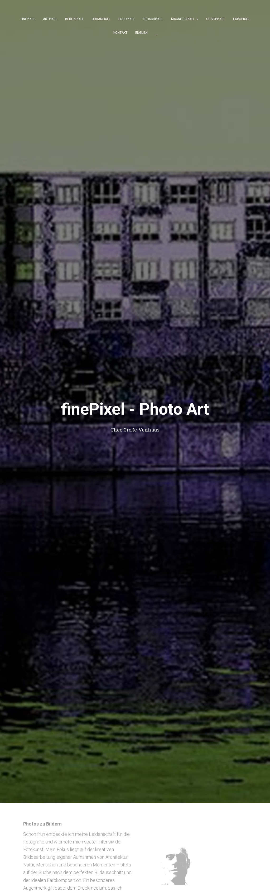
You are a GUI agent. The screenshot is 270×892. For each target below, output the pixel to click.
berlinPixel (74, 19)
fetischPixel (153, 19)
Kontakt (120, 33)
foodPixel (126, 19)
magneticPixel (183, 19)
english (141, 33)
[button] (197, 19)
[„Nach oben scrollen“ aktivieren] (259, 881)
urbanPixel (101, 19)
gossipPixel (215, 19)
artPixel (50, 19)
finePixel (28, 19)
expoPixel (241, 19)
